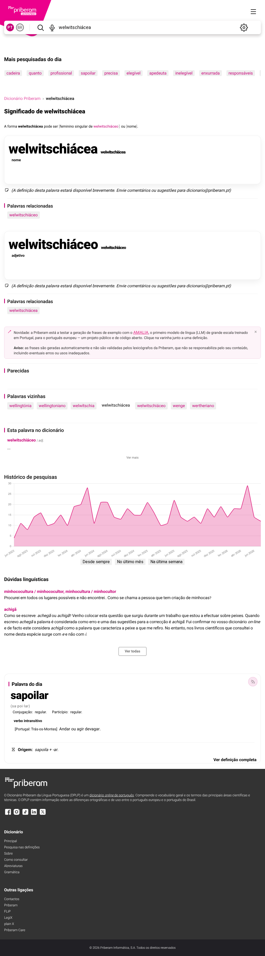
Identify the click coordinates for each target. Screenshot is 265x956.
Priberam (11, 905)
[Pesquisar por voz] (52, 27)
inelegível (184, 73)
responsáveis (241, 73)
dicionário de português (112, 795)
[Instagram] (16, 814)
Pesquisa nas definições (22, 847)
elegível (134, 73)
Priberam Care (14, 930)
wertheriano (203, 405)
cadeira (13, 73)
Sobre (8, 854)
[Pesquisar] (40, 27)
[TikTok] (25, 814)
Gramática (11, 872)
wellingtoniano (52, 405)
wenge (179, 405)
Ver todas (132, 651)
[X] (43, 814)
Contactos (11, 899)
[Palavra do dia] (252, 681)
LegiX (8, 918)
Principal (10, 841)
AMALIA (141, 332)
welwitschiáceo (23, 214)
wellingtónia (20, 405)
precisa (111, 73)
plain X (9, 924)
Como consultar (16, 860)
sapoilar (88, 73)
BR (20, 27)
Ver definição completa (235, 759)
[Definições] (243, 27)
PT (10, 27)
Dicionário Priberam (22, 98)
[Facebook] (8, 814)
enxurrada (210, 73)
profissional (61, 73)
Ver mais (133, 457)
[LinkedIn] (34, 814)
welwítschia (83, 405)
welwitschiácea (23, 310)
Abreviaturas (13, 866)
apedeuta (157, 73)
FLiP (7, 912)
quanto (35, 73)
